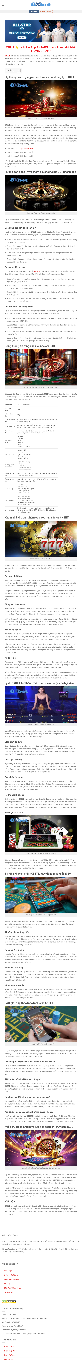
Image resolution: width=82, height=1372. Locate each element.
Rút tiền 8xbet (9, 1360)
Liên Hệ (7, 1284)
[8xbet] (41, 5)
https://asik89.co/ (26, 149)
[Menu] (3, 4)
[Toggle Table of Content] (17, 70)
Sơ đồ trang (8, 1292)
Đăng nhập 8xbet (10, 1351)
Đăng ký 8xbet (9, 1346)
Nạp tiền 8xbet (10, 1355)
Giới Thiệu (8, 1271)
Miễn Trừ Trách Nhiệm (12, 1288)
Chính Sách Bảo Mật (11, 1279)
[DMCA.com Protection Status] (9, 1301)
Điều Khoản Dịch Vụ (11, 1275)
